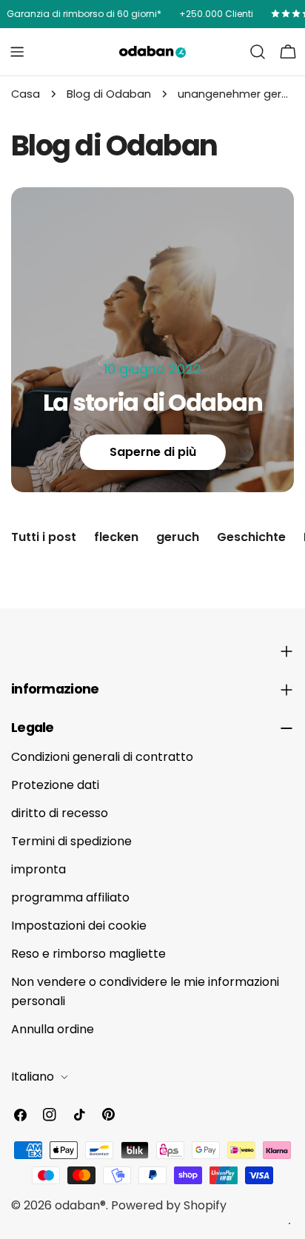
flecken (116, 536)
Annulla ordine (52, 1029)
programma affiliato (70, 897)
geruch (177, 536)
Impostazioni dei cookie (79, 925)
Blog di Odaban (109, 94)
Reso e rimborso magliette (88, 953)
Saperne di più (153, 451)
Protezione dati (55, 784)
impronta (38, 869)
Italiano (32, 1076)
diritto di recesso (59, 813)
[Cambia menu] (17, 52)
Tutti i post (43, 536)
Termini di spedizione (71, 841)
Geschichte (251, 536)
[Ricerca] (257, 52)
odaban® (80, 1205)
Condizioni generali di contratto (102, 756)
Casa (25, 94)
